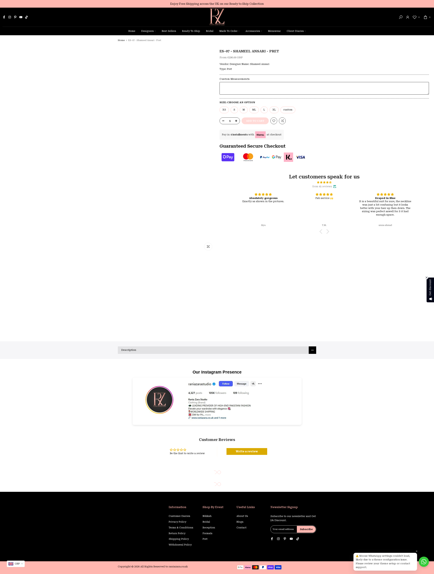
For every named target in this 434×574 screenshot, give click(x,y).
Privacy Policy (177, 521)
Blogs (239, 521)
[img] (324, 182)
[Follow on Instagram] (9, 17)
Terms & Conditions (181, 527)
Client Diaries (295, 31)
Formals (207, 533)
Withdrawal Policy (180, 544)
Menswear (274, 31)
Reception (209, 527)
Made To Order (228, 31)
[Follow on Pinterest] (15, 17)
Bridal (209, 31)
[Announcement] (217, 4)
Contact (241, 527)
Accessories (252, 31)
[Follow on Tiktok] (26, 17)
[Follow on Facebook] (4, 17)
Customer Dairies (179, 516)
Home (131, 31)
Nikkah (207, 516)
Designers (147, 31)
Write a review (247, 451)
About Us (242, 516)
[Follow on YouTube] (20, 17)
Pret (229, 69)
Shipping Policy (179, 539)
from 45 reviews (322, 186)
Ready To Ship (191, 31)
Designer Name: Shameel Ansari (249, 64)
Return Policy (177, 533)
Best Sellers (169, 31)
